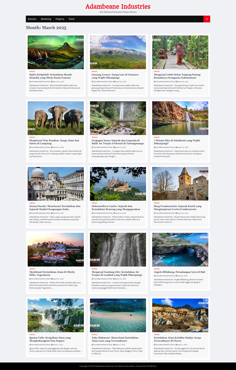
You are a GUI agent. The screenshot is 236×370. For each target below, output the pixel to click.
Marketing (46, 19)
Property (60, 19)
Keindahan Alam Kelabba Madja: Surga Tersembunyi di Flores (177, 339)
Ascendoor (130, 366)
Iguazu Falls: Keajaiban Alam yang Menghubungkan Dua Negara (50, 339)
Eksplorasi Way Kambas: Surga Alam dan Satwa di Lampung (54, 142)
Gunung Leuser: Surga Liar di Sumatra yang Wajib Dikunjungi (115, 76)
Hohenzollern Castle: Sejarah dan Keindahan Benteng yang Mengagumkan (116, 208)
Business (32, 19)
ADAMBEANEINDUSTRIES (40, 82)
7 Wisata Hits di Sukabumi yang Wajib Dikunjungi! (177, 142)
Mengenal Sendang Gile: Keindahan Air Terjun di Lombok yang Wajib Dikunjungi (117, 274)
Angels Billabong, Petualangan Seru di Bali (179, 272)
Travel (71, 19)
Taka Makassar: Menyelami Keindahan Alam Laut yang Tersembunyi (115, 339)
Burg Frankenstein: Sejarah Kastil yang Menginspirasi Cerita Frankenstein (177, 208)
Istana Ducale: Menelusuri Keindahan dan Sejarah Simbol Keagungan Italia (54, 208)
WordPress (151, 366)
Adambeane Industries (118, 6)
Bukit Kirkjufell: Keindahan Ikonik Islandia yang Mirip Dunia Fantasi (50, 76)
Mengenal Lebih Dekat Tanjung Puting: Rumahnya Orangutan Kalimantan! (177, 76)
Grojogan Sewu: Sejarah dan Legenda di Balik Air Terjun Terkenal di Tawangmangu (118, 142)
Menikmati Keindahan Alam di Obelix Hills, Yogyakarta (52, 274)
